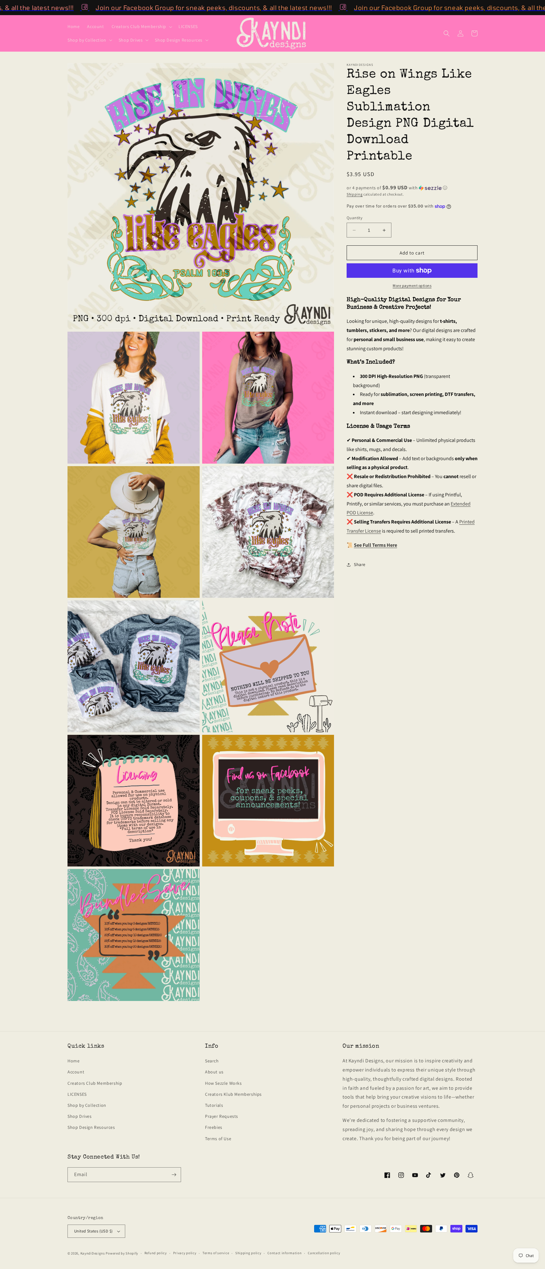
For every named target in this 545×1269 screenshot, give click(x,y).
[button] (141, 26)
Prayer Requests (221, 1116)
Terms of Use (218, 1138)
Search (212, 1061)
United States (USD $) (93, 1231)
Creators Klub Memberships (233, 1094)
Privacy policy (184, 1253)
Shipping (355, 194)
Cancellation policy (324, 1253)
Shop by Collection (86, 1105)
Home (73, 1061)
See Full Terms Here (375, 545)
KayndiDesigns (92, 1253)
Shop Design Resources (91, 1127)
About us (214, 1072)
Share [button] (360, 564)
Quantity (354, 217)
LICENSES (77, 1094)
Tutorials (214, 1105)
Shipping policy (248, 1253)
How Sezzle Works (223, 1083)
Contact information (284, 1253)
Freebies (213, 1127)
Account (75, 1072)
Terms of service (215, 1253)
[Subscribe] (174, 1174)
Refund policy (155, 1253)
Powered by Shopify (122, 1253)
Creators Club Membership (94, 1083)
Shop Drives (79, 1116)
